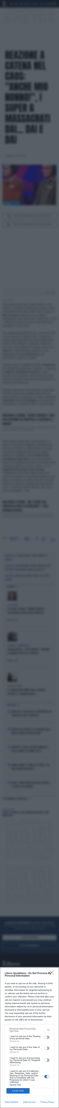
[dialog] (29, 1037)
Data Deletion (11, 1102)
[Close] (53, 973)
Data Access (29, 1102)
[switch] (46, 1037)
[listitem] (29, 1030)
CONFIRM (18, 1091)
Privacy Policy (47, 1102)
